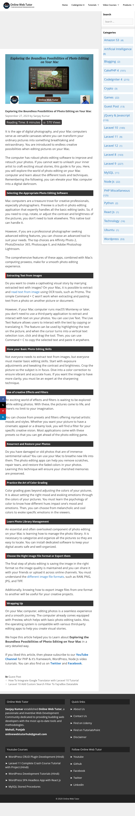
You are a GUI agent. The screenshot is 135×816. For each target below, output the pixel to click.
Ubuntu (109, 230)
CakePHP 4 (111, 70)
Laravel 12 (111, 145)
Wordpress (111, 239)
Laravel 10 (111, 128)
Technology (111, 221)
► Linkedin (77, 785)
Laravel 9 (110, 163)
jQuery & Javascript (117, 115)
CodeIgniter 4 (77, 5)
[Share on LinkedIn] (3, 417)
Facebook (75, 663)
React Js (109, 212)
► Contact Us (78, 716)
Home (65, 5)
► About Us (77, 709)
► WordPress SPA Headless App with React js (33, 780)
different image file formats (45, 577)
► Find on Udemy (81, 723)
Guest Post (14, 676)
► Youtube (77, 757)
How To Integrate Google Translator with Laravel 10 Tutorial (43, 680)
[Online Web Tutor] (19, 5)
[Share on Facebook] (3, 399)
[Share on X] (3, 405)
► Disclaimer (78, 737)
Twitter (55, 663)
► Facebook (77, 771)
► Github (76, 764)
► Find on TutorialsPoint (85, 730)
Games (109, 97)
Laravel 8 (110, 154)
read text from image (25, 292)
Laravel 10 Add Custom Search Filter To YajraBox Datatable (43, 684)
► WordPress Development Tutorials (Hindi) (32, 773)
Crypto (108, 88)
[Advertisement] (49, 29)
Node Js (109, 181)
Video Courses (109, 5)
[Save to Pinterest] (3, 411)
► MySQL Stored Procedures (22, 786)
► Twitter (76, 778)
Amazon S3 (111, 40)
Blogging (110, 61)
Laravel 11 (111, 136)
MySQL (109, 172)
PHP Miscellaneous (117, 190)
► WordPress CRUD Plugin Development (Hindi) (34, 757)
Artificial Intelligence (118, 49)
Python (109, 203)
